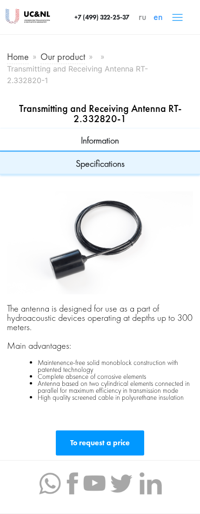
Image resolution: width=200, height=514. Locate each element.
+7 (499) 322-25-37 (101, 17)
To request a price (100, 443)
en (158, 17)
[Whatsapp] (50, 482)
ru (143, 17)
